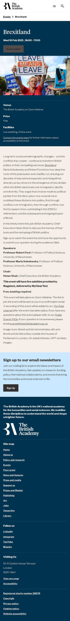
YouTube (8, 541)
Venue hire (9, 510)
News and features (13, 475)
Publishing (8, 495)
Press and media (12, 480)
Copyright (8, 598)
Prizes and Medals (13, 490)
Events (7, 16)
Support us (9, 485)
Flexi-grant (9, 469)
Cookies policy (11, 608)
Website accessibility (14, 613)
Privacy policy (11, 603)
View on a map (11, 578)
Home (6, 449)
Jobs (6, 505)
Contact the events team (16, 137)
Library (7, 515)
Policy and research (14, 459)
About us (8, 454)
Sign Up (11, 387)
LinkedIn (8, 531)
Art (5, 500)
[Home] (13, 6)
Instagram (8, 536)
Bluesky (7, 546)
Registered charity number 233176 (21, 593)
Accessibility (10, 583)
